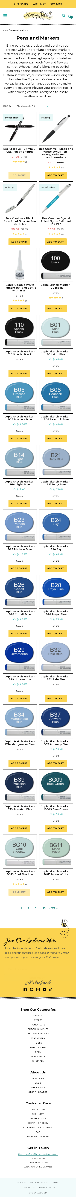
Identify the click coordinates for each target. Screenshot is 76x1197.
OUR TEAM (38, 1078)
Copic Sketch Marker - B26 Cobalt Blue (20, 613)
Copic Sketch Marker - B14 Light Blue (20, 483)
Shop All (38, 1061)
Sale (38, 1052)
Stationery (38, 1038)
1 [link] (21, 908)
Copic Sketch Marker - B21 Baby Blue (56, 483)
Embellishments (38, 1029)
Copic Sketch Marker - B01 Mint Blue (56, 353)
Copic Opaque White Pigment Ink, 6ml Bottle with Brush (20, 288)
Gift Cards (38, 1056)
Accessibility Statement (38, 1127)
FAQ (38, 1132)
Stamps (38, 1015)
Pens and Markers (19, 30)
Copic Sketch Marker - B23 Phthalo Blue (20, 548)
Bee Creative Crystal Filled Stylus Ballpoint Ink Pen (56, 221)
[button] (64, 16)
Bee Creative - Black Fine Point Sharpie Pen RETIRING (20, 221)
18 (44, 908)
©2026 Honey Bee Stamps (44, 1183)
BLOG (38, 1083)
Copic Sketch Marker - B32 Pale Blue (56, 678)
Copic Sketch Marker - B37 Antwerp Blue (56, 743)
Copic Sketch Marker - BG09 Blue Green (56, 808)
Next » (53, 908)
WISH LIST (38, 1114)
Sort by (7, 106)
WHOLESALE (38, 1087)
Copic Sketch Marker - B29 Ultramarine (20, 678)
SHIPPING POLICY (38, 1123)
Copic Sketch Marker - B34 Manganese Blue (20, 743)
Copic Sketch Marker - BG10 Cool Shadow (20, 873)
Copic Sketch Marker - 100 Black (56, 286)
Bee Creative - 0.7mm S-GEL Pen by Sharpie (20, 150)
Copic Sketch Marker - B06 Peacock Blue (56, 418)
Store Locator (38, 1092)
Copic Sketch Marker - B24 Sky (56, 548)
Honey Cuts (38, 1025)
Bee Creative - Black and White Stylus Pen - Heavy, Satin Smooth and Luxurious (56, 153)
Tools (38, 1043)
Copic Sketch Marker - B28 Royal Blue (56, 613)
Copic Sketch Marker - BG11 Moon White (56, 873)
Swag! (38, 1020)
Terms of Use (28, 1188)
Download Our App (38, 1136)
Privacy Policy (46, 1188)
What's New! (38, 1047)
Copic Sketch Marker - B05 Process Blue (20, 418)
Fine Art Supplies (38, 1033)
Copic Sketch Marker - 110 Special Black (20, 353)
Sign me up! (38, 977)
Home (5, 30)
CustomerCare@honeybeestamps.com (38, 1154)
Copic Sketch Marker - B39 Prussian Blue (20, 808)
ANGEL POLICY (38, 1118)
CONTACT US (38, 1109)
